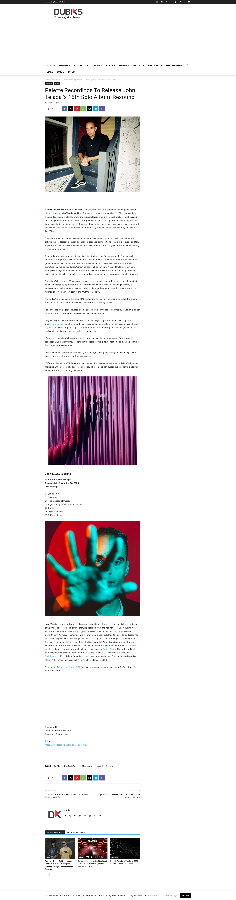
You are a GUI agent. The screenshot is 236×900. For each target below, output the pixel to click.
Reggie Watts (109, 649)
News (50, 65)
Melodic (137, 65)
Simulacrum (110, 766)
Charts (96, 65)
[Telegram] (95, 108)
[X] (184, 2)
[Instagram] (157, 2)
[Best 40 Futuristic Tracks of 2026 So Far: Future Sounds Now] (125, 848)
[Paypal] (166, 2)
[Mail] (162, 2)
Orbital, (120, 638)
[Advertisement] (118, 42)
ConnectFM (80, 65)
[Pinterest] (77, 108)
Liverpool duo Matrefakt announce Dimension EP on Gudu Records (118, 796)
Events (71, 72)
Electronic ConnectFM (69, 667)
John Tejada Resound (71, 766)
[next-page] (51, 874)
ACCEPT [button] (185, 895)
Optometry (56, 324)
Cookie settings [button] (169, 895)
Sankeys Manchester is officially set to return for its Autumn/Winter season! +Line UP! (92, 864)
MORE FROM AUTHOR (76, 833)
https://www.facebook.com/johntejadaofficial (66, 745)
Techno (123, 65)
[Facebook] (153, 2)
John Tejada (57, 766)
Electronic (154, 65)
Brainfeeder (50, 656)
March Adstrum (88, 766)
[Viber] (102, 108)
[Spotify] (175, 2)
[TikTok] (180, 2)
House (109, 65)
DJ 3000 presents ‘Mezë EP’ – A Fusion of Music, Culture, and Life (67, 796)
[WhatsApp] (83, 108)
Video (50, 72)
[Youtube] (189, 2)
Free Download (174, 65)
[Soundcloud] (171, 2)
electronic (50, 213)
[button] (187, 65)
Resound (100, 766)
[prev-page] (46, 874)
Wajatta (129, 645)
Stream (60, 72)
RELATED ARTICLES (55, 833)
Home (47, 79)
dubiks (50, 102)
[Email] (89, 108)
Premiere (63, 65)
